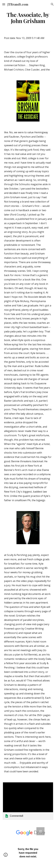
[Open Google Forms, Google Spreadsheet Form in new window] (40, 831)
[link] (28, 801)
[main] (28, 18)
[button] (3, 4)
